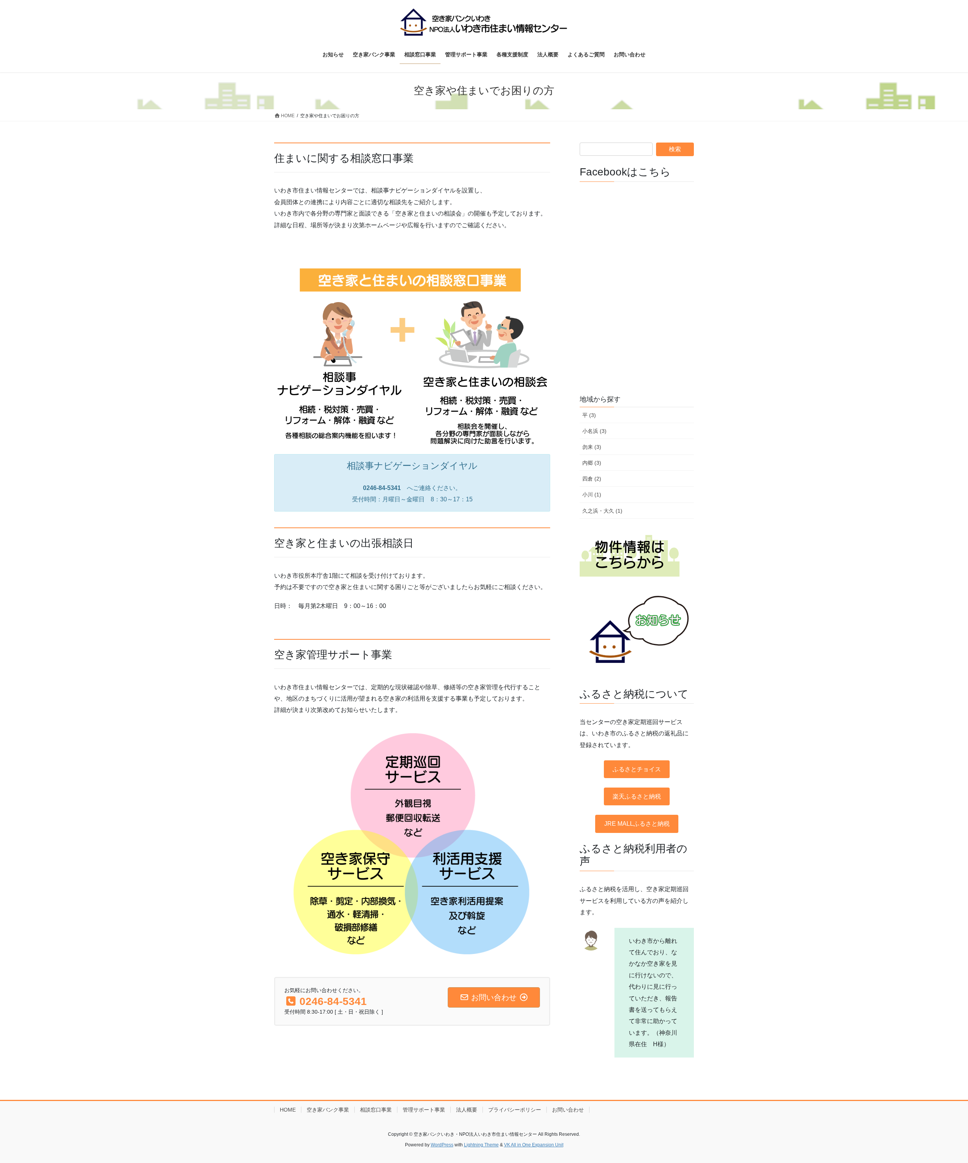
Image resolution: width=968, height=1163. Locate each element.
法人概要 (466, 1110)
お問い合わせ (568, 1110)
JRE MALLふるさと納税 (637, 823)
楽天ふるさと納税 (637, 796)
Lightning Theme (481, 1144)
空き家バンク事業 (328, 1110)
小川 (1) (591, 495)
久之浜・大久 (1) (602, 511)
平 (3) (589, 415)
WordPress (442, 1144)
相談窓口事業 (376, 1110)
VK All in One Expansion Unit (533, 1144)
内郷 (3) (591, 463)
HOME (288, 1110)
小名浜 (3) (594, 431)
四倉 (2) (591, 479)
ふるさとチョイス (637, 769)
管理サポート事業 (424, 1110)
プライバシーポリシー (514, 1110)
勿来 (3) (591, 447)
